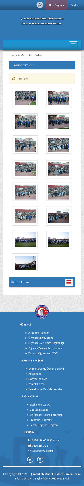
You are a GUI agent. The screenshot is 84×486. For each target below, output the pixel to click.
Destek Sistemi (39, 409)
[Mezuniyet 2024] (25, 98)
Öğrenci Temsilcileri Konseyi (45, 348)
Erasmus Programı (41, 420)
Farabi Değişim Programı (44, 425)
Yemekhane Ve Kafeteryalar (45, 389)
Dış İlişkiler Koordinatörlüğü (46, 415)
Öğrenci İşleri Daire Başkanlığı (46, 343)
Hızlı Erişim (55, 5)
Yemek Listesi (37, 384)
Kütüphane (35, 374)
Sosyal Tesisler (38, 379)
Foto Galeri (35, 55)
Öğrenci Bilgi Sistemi (40, 338)
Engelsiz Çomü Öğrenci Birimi (46, 368)
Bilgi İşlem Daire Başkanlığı (31, 478)
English (75, 5)
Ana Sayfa (18, 55)
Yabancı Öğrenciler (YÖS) (43, 353)
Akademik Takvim (38, 332)
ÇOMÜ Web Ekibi (59, 478)
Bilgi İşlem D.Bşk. (40, 404)
